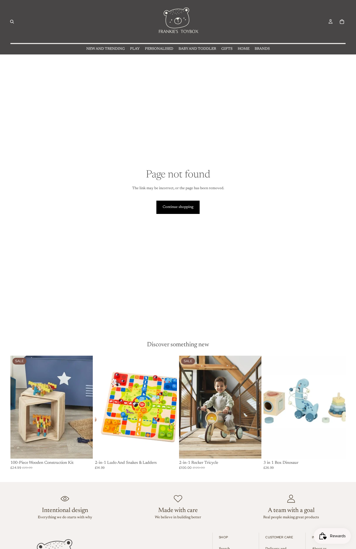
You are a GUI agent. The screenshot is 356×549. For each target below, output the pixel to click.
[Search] (12, 21)
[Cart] (342, 21)
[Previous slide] (187, 407)
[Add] (84, 450)
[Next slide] (253, 407)
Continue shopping (178, 207)
